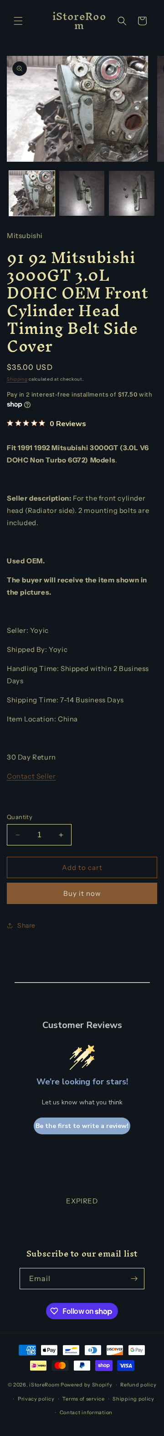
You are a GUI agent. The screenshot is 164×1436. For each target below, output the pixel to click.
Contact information (86, 1412)
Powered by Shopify (87, 1384)
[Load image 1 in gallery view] (32, 193)
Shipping (17, 379)
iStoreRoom (44, 1384)
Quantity (19, 816)
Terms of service (83, 1399)
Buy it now (82, 893)
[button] (18, 21)
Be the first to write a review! (82, 1126)
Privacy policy (36, 1399)
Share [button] (26, 925)
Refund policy (138, 1384)
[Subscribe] (134, 1278)
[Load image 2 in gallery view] (82, 193)
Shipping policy (133, 1399)
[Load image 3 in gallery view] (131, 193)
